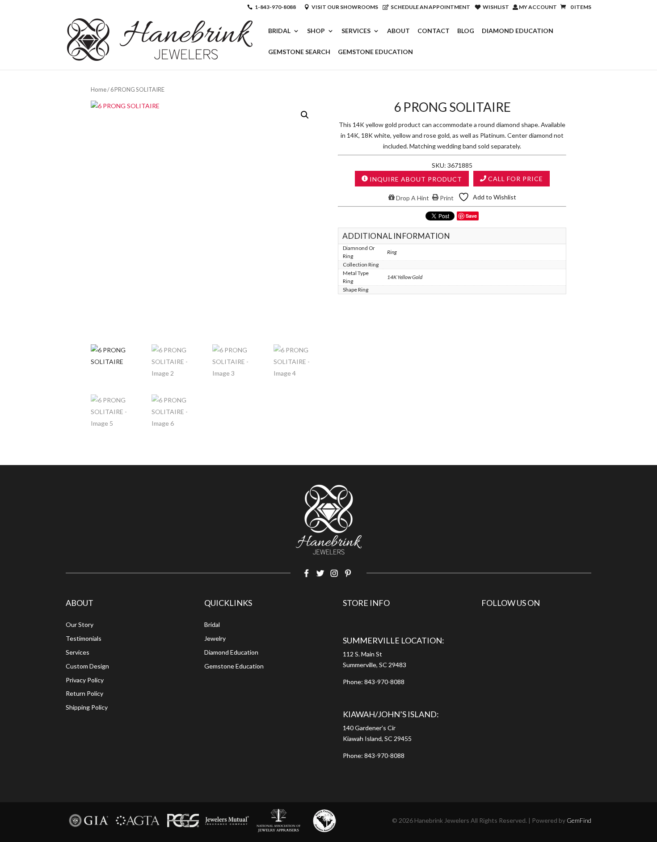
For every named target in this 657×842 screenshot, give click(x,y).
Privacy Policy (85, 680)
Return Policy (84, 693)
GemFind (579, 820)
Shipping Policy (87, 707)
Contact (433, 31)
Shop (316, 31)
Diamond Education (517, 31)
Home (98, 89)
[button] (305, 115)
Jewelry (215, 638)
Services (356, 31)
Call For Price (514, 178)
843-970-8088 (384, 681)
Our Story (79, 624)
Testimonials (83, 638)
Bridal (279, 31)
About (398, 31)
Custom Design (87, 666)
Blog (465, 31)
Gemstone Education (375, 52)
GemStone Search (299, 52)
